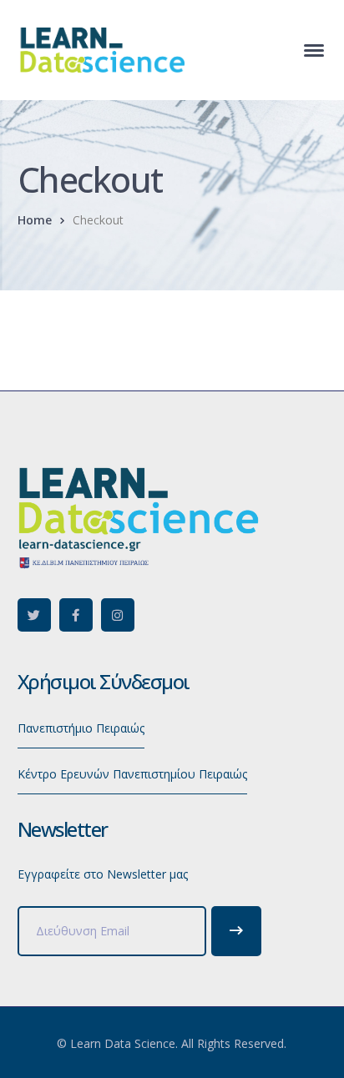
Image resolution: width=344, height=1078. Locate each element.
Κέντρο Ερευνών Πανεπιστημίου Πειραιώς (132, 774)
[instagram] (117, 615)
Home (35, 220)
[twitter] (34, 615)
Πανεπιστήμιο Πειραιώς (81, 728)
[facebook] (76, 615)
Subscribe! (236, 931)
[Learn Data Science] (101, 49)
